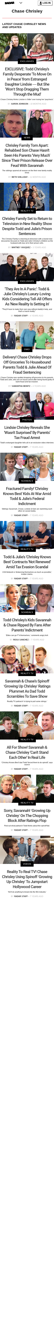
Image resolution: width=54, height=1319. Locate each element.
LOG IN (47, 3)
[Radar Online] (9, 3)
